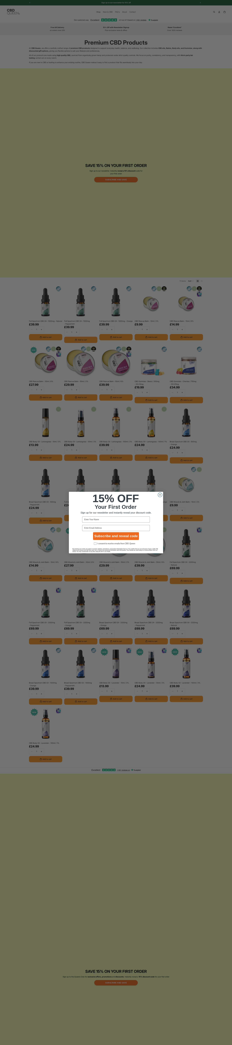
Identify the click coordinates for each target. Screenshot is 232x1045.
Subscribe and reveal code (116, 536)
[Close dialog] (160, 495)
